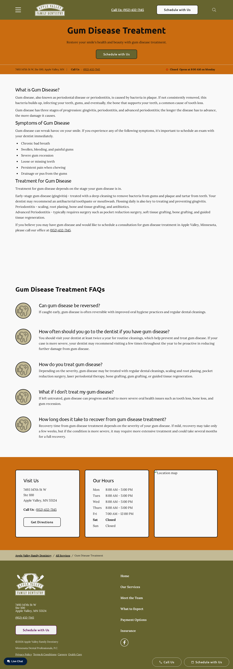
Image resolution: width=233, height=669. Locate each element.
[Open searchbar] (214, 9)
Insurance (128, 631)
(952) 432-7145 (91, 69)
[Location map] (186, 503)
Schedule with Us (177, 10)
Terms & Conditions (44, 654)
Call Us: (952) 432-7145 (127, 10)
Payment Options (133, 620)
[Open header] (18, 9)
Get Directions (42, 522)
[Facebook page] (124, 642)
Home (124, 576)
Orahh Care (75, 654)
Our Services (130, 587)
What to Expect (131, 609)
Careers (62, 654)
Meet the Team (131, 598)
